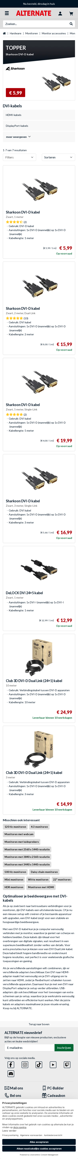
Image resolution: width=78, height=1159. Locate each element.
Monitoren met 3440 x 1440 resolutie (27, 864)
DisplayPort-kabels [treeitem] (17, 125)
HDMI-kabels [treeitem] (13, 114)
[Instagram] (25, 1064)
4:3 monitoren (39, 826)
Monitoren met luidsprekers (22, 841)
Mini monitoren (14, 879)
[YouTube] (53, 1064)
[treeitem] (39, 137)
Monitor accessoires (54, 33)
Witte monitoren (38, 879)
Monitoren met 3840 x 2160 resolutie (27, 856)
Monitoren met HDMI (41, 887)
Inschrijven (64, 1047)
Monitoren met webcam (19, 834)
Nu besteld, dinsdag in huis (39, 3)
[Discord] (11, 1073)
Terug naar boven (39, 1024)
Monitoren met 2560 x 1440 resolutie (27, 849)
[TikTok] (39, 1064)
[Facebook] (11, 1064)
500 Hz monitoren (15, 871)
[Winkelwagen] (71, 13)
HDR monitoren (14, 887)
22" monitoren (62, 879)
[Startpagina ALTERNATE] (33, 13)
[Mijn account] (60, 13)
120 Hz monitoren (15, 826)
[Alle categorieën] (7, 13)
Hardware (15, 33)
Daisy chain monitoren (44, 871)
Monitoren (31, 33)
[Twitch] (67, 1064)
